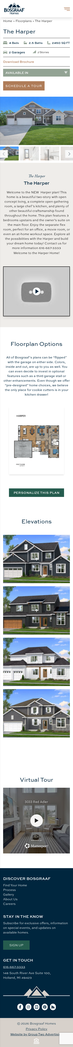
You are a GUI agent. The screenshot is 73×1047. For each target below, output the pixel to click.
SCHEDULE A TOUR (23, 86)
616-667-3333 (14, 967)
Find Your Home (15, 885)
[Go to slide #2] (29, 153)
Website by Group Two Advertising (36, 1034)
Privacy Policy (36, 1029)
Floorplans (24, 21)
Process (9, 890)
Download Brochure (18, 62)
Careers (9, 904)
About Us (10, 899)
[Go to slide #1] (9, 153)
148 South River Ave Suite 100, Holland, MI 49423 (27, 975)
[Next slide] (67, 121)
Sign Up (16, 945)
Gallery (8, 894)
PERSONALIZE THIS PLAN (37, 493)
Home (7, 21)
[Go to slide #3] (49, 153)
